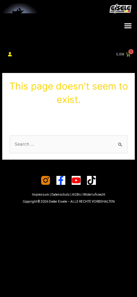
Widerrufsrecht (94, 194)
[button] (128, 26)
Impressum (40, 194)
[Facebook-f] (60, 180)
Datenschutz (60, 194)
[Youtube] (76, 180)
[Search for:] (68, 144)
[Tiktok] (91, 180)
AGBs (76, 194)
